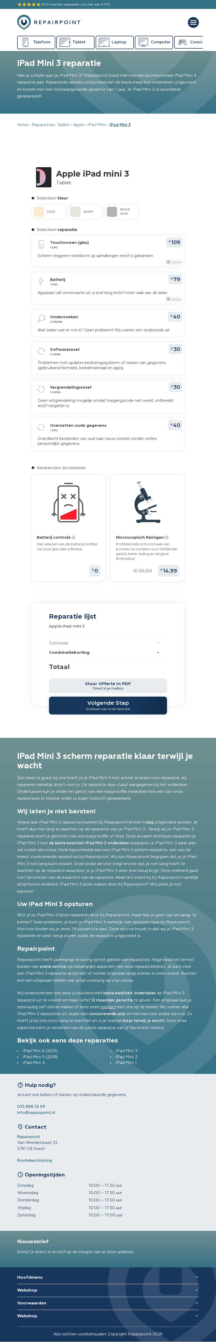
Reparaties (43, 125)
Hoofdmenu (30, 1278)
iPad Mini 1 (126, 1063)
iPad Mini (96, 125)
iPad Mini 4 (33, 1063)
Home (22, 125)
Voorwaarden (31, 1303)
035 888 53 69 (31, 1107)
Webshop (27, 1290)
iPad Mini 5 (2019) (39, 1057)
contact (108, 1007)
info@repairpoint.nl (36, 1113)
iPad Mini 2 (126, 1057)
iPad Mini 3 (126, 1051)
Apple (78, 125)
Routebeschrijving (34, 1161)
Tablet (63, 125)
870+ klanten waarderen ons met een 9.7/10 (63, 4)
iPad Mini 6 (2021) (40, 1051)
